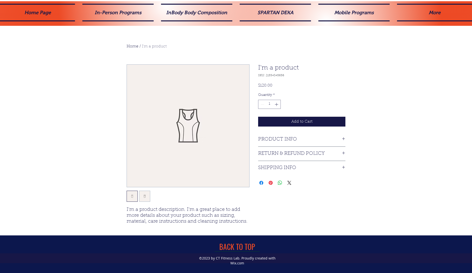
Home (132, 46)
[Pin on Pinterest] (271, 183)
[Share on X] (289, 183)
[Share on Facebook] (261, 183)
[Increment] (277, 104)
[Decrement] (262, 104)
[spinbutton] (269, 104)
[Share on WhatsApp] (280, 183)
